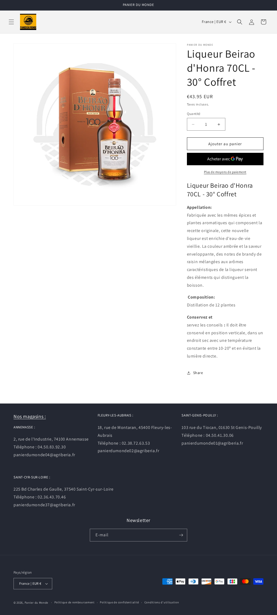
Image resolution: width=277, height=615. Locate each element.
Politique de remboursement (74, 602)
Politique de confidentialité (119, 602)
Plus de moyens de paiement (225, 172)
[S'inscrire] (181, 535)
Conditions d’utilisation (161, 602)
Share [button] (198, 372)
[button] (11, 22)
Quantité (193, 113)
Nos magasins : (30, 416)
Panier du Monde (36, 602)
